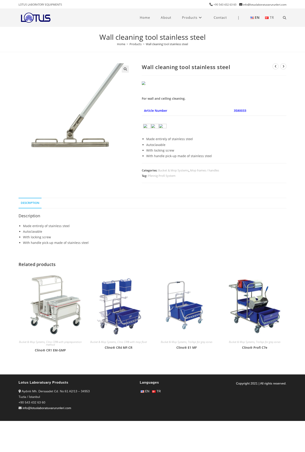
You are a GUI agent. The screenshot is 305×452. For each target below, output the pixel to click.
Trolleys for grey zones (200, 342)
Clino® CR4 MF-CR (118, 347)
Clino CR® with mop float (132, 342)
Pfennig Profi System (161, 176)
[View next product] (283, 66)
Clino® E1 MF (186, 347)
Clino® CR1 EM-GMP (50, 350)
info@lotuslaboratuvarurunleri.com (264, 4)
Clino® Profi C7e (254, 347)
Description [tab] (30, 203)
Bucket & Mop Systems (173, 170)
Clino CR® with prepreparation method (64, 343)
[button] (125, 69)
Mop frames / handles (204, 170)
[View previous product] (275, 66)
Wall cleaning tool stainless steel (167, 44)
